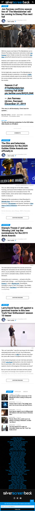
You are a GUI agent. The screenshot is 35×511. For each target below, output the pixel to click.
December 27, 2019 (15, 103)
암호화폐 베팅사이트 (17, 476)
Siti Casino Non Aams (17, 482)
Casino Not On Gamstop (17, 461)
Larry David (9, 362)
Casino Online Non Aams (17, 473)
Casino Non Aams (17, 438)
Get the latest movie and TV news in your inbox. (17, 503)
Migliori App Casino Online (17, 469)
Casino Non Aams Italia (17, 465)
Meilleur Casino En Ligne (17, 484)
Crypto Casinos (17, 447)
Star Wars (5, 116)
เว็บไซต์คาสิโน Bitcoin (17, 478)
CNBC (30, 74)
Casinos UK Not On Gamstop (17, 449)
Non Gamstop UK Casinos (17, 452)
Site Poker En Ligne (17, 483)
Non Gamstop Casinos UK (17, 445)
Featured (20, 114)
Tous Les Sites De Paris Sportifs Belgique (17, 470)
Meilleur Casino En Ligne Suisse (17, 488)
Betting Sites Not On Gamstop (17, 464)
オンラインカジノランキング (17, 451)
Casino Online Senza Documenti (18, 480)
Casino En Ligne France (17, 479)
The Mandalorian (15, 116)
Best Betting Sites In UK (17, 460)
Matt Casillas (11, 21)
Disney (14, 114)
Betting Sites (17, 440)
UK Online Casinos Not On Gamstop (17, 442)
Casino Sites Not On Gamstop (17, 453)
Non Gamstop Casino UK (17, 458)
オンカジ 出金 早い (17, 475)
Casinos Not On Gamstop (17, 439)
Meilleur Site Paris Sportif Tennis (17, 474)
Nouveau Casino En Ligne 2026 (17, 487)
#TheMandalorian (14, 87)
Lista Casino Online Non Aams (17, 467)
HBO (17, 354)
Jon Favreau (28, 114)
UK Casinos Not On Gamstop (17, 443)
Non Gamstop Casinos (17, 457)
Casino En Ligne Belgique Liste (17, 471)
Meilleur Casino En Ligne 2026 (17, 486)
